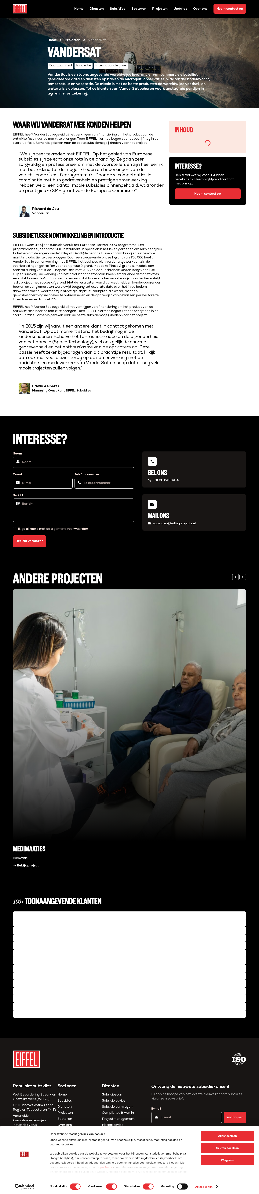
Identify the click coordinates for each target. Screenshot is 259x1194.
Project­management (118, 1119)
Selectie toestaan (227, 1148)
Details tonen (203, 1186)
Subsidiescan (112, 1094)
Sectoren (138, 8)
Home (79, 8)
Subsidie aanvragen (117, 1106)
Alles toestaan (227, 1135)
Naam (17, 453)
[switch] (111, 1186)
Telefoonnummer (87, 474)
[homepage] (20, 9)
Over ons (200, 8)
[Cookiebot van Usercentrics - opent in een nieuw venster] (24, 1186)
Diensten (97, 8)
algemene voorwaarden (69, 529)
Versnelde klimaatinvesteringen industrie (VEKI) (29, 1120)
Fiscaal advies (112, 1125)
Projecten (160, 8)
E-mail (18, 474)
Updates (180, 8)
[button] (235, 577)
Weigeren (227, 1160)
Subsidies (117, 8)
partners (106, 1167)
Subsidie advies (113, 1100)
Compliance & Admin (118, 1112)
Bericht (18, 495)
